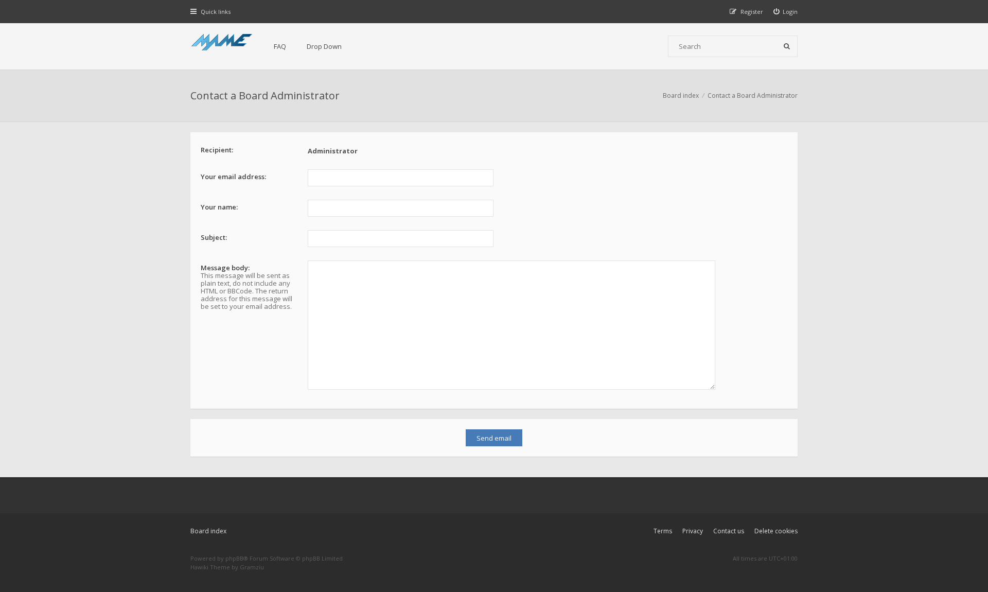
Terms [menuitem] (663, 531)
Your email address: (233, 176)
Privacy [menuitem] (692, 531)
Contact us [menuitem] (728, 531)
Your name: (219, 207)
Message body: (225, 267)
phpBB (234, 558)
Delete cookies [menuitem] (776, 531)
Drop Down (324, 46)
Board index (208, 531)
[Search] (787, 46)
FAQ (280, 46)
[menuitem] (785, 11)
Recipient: (217, 149)
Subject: (214, 237)
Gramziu (252, 567)
